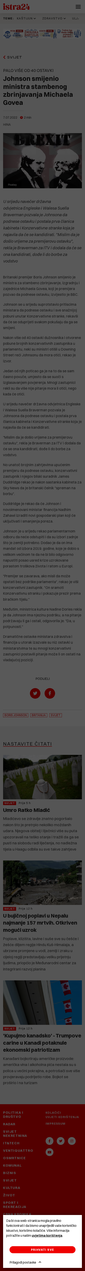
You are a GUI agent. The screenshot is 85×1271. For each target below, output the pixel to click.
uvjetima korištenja (47, 1235)
